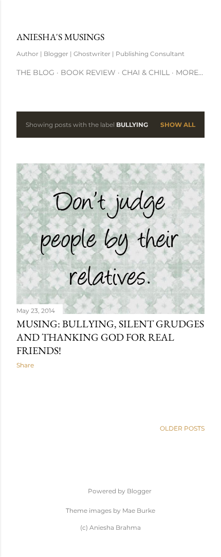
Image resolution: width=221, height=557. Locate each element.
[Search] (198, 16)
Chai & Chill (146, 72)
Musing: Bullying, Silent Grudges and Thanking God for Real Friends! (110, 337)
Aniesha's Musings (60, 37)
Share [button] (25, 365)
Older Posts (182, 428)
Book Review (88, 72)
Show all (177, 124)
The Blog (35, 72)
